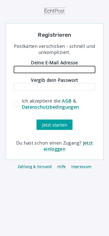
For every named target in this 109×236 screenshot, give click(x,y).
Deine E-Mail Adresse (54, 63)
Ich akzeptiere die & (50, 104)
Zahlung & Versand (35, 166)
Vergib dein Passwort (54, 80)
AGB (66, 101)
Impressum (81, 166)
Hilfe (61, 166)
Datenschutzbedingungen (50, 107)
